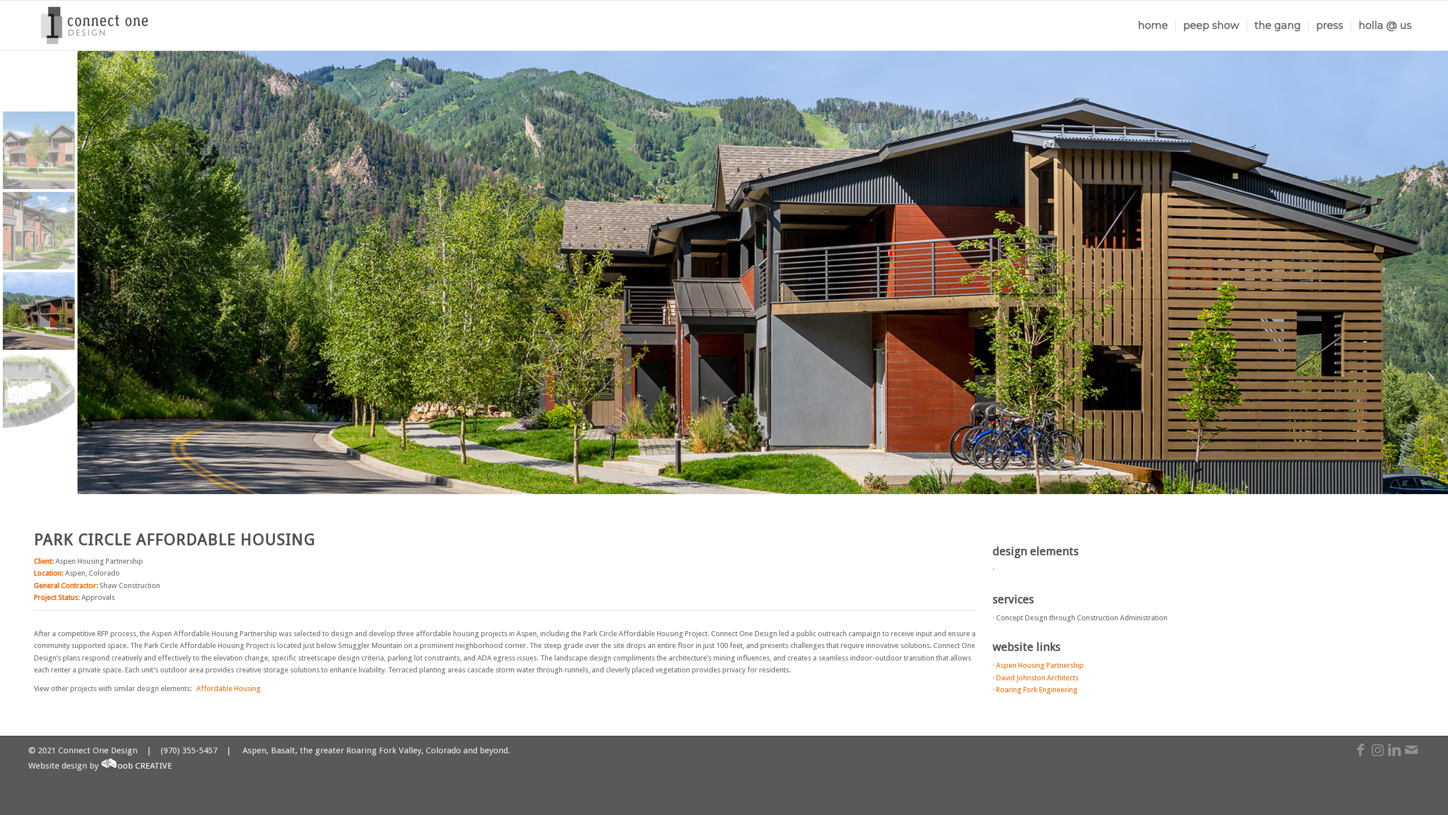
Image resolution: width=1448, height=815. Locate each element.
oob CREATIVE (145, 766)
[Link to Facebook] (1360, 756)
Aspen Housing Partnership (1040, 665)
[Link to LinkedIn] (1394, 756)
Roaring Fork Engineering (1037, 689)
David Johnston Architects (1037, 678)
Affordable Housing (228, 688)
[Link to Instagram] (1377, 756)
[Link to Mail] (1411, 756)
